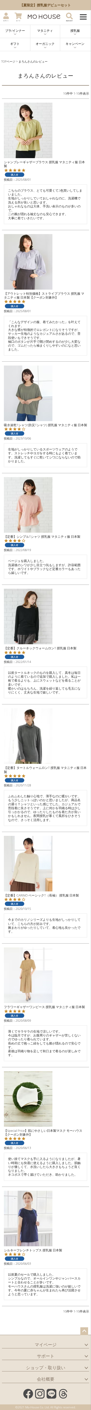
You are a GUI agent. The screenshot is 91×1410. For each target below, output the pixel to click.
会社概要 (45, 1379)
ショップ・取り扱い (45, 1367)
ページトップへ (84, 1331)
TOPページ (8, 61)
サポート (45, 1356)
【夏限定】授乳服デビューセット (41, 5)
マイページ (46, 1344)
